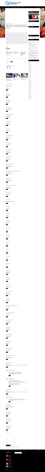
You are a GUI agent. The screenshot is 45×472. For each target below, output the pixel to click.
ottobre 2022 (29, 63)
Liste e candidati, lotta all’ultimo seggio (32, 46)
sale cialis (7, 128)
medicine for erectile (9, 107)
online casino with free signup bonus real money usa (13, 171)
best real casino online (9, 348)
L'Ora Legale (13, 65)
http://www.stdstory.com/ (12, 374)
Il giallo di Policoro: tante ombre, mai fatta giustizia (33, 51)
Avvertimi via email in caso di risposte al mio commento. (12, 446)
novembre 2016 (30, 85)
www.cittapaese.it (34, 37)
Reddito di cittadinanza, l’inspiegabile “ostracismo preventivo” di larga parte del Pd (9, 80)
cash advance (8, 213)
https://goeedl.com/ (15, 399)
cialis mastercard (8, 142)
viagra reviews (8, 178)
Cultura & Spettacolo (14, 450)
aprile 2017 (29, 78)
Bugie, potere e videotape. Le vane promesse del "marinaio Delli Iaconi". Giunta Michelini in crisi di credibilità (23, 53)
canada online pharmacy (9, 135)
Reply (7, 111)
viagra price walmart (9, 86)
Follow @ (34, 24)
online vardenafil (8, 156)
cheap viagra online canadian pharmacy (11, 305)
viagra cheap (8, 298)
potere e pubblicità (17, 58)
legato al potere (12, 58)
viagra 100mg (8, 100)
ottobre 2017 (29, 70)
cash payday (7, 206)
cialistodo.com (8, 389)
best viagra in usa (8, 362)
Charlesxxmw (11, 397)
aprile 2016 (29, 90)
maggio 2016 (29, 89)
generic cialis (8, 199)
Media (24, 450)
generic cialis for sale (12, 370)
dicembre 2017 (29, 67)
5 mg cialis (7, 227)
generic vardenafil (8, 149)
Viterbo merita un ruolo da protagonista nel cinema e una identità (10, 456)
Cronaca (19, 450)
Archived (29, 41)
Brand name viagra (8, 426)
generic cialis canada (9, 334)
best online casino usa (9, 291)
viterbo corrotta (8, 59)
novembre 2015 (30, 97)
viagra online (8, 270)
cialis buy (7, 234)
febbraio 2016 (29, 93)
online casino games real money (10, 185)
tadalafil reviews (8, 341)
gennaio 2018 (29, 66)
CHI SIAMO (25, 452)
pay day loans (8, 220)
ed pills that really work (9, 114)
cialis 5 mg (7, 93)
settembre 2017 (30, 71)
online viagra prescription (9, 312)
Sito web (7, 442)
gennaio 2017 (29, 82)
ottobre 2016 (29, 86)
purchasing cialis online (9, 319)
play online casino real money (10, 355)
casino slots (7, 277)
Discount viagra (8, 404)
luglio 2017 (29, 74)
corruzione (7, 58)
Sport (22, 450)
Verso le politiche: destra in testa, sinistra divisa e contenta (24, 79)
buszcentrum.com (11, 378)
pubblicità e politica (23, 58)
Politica (9, 450)
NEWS (6, 450)
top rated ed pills (8, 121)
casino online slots (8, 192)
